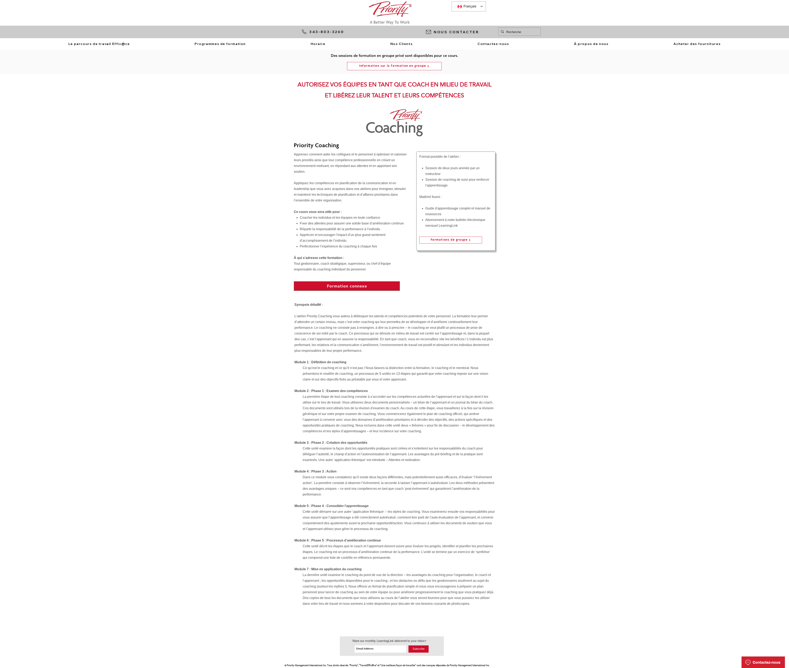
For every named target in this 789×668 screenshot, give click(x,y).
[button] (460, 32)
